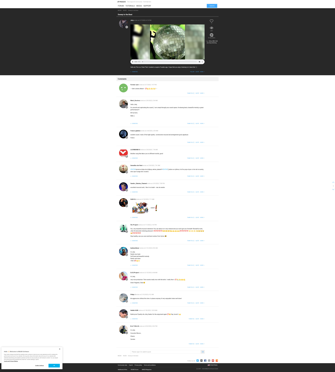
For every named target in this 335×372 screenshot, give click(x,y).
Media (139, 6)
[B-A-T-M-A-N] (123, 329)
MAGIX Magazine (146, 369)
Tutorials (130, 6)
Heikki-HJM (134, 310)
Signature (135, 71)
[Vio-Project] (123, 228)
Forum (121, 6)
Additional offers (122, 369)
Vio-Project (134, 225)
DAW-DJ (133, 199)
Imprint (131, 365)
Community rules (122, 365)
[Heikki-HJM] (123, 313)
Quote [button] (197, 71)
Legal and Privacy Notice (11, 361)
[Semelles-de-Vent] (123, 168)
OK (54, 365)
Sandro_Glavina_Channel (138, 183)
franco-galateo (135, 131)
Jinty (132, 20)
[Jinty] (123, 23)
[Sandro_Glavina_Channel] (123, 186)
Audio (125, 10)
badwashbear (135, 248)
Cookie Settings (39, 365)
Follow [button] (192, 71)
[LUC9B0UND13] (123, 153)
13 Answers (211, 38)
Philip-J (133, 294)
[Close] (60, 349)
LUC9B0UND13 (135, 149)
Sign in (212, 6)
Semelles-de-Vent (136, 165)
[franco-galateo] (123, 134)
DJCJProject (134, 272)
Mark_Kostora (135, 100)
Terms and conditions (150, 365)
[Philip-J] (123, 297)
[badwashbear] (123, 251)
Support (147, 6)
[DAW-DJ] (123, 202)
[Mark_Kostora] (123, 103)
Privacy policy (138, 365)
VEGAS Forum (134, 369)
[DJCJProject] (123, 276)
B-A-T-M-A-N (134, 326)
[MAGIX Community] (121, 1)
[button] (202, 71)
